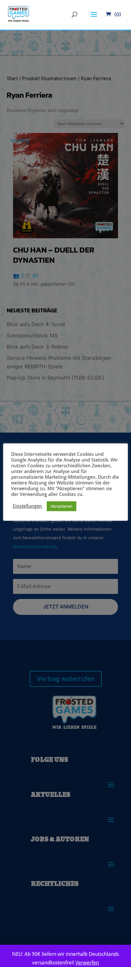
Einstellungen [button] (27, 506)
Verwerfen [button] (87, 963)
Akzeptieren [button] (61, 506)
